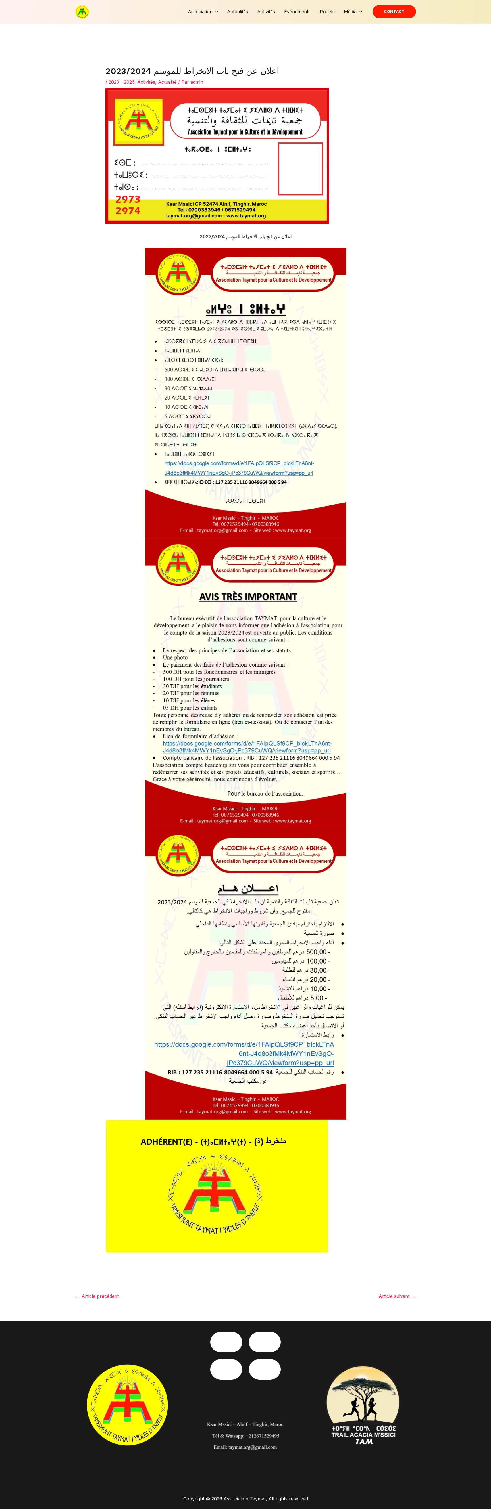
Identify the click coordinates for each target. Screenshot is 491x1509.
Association (200, 11)
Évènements (297, 11)
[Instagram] (265, 1342)
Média (350, 11)
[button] (215, 12)
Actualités (237, 11)
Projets (327, 11)
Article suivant (397, 1296)
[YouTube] (226, 1369)
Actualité (167, 82)
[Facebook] (226, 1342)
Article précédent (97, 1296)
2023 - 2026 (121, 82)
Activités (266, 11)
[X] (265, 1369)
